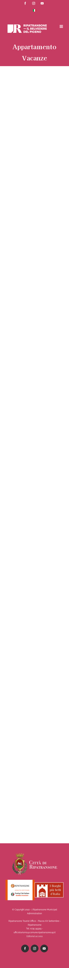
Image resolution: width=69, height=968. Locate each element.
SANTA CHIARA (17, 710)
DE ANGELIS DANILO (18, 539)
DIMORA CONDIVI (18, 102)
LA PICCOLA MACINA (18, 260)
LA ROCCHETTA (23, 647)
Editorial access (34, 936)
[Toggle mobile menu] (61, 26)
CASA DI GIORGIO (18, 431)
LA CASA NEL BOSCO (16, 186)
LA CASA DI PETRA (18, 590)
